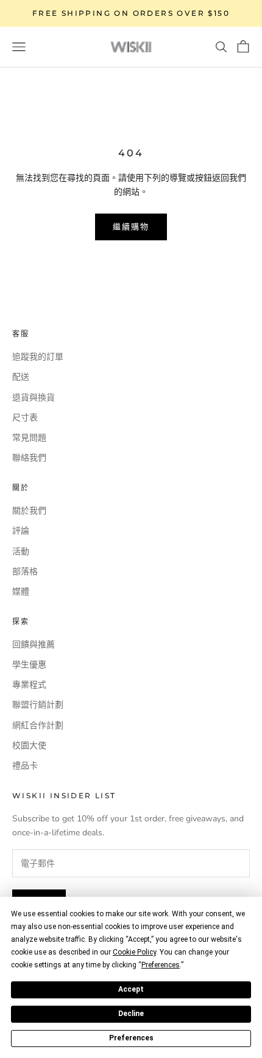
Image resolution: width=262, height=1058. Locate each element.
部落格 (25, 571)
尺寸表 (25, 417)
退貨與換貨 (33, 397)
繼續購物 (131, 226)
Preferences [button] (160, 965)
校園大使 (29, 745)
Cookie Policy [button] (134, 952)
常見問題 (29, 438)
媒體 (20, 591)
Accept (131, 989)
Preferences (131, 1038)
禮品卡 (25, 765)
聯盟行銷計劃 (37, 705)
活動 (20, 551)
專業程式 (29, 685)
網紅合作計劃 (37, 725)
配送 (20, 377)
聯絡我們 (29, 458)
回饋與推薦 (33, 644)
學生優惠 (29, 664)
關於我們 (29, 511)
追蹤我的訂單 (37, 357)
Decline (131, 1013)
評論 (20, 531)
